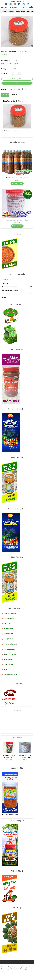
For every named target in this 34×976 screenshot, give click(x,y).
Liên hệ (17, 83)
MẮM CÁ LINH (8, 659)
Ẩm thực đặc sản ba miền (9, 294)
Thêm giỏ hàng (17, 79)
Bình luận (14, 95)
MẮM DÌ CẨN (7, 669)
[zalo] (28, 4)
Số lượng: (4, 73)
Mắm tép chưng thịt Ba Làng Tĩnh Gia (17, 177)
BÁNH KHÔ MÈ (8, 664)
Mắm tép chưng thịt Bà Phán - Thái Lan (17, 220)
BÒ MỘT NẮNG (8, 639)
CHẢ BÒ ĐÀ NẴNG (9, 618)
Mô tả (5, 95)
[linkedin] (24, 4)
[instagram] (19, 4)
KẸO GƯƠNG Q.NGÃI (10, 674)
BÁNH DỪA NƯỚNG (10, 613)
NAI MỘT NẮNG (8, 634)
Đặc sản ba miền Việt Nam (10, 290)
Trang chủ (4, 11)
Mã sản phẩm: (5, 60)
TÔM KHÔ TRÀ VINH (10, 649)
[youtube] (15, 4)
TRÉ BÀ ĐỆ (7, 623)
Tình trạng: (4, 69)
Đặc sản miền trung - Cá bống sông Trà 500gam (9, 756)
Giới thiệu (5, 283)
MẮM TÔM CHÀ (8, 628)
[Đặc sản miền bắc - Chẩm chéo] (17, 7)
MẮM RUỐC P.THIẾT (10, 654)
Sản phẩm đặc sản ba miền (17, 11)
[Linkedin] (15, 89)
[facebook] (6, 4)
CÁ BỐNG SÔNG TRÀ (10, 644)
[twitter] (11, 4)
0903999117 (20, 1)
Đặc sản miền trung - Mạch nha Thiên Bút (25, 756)
